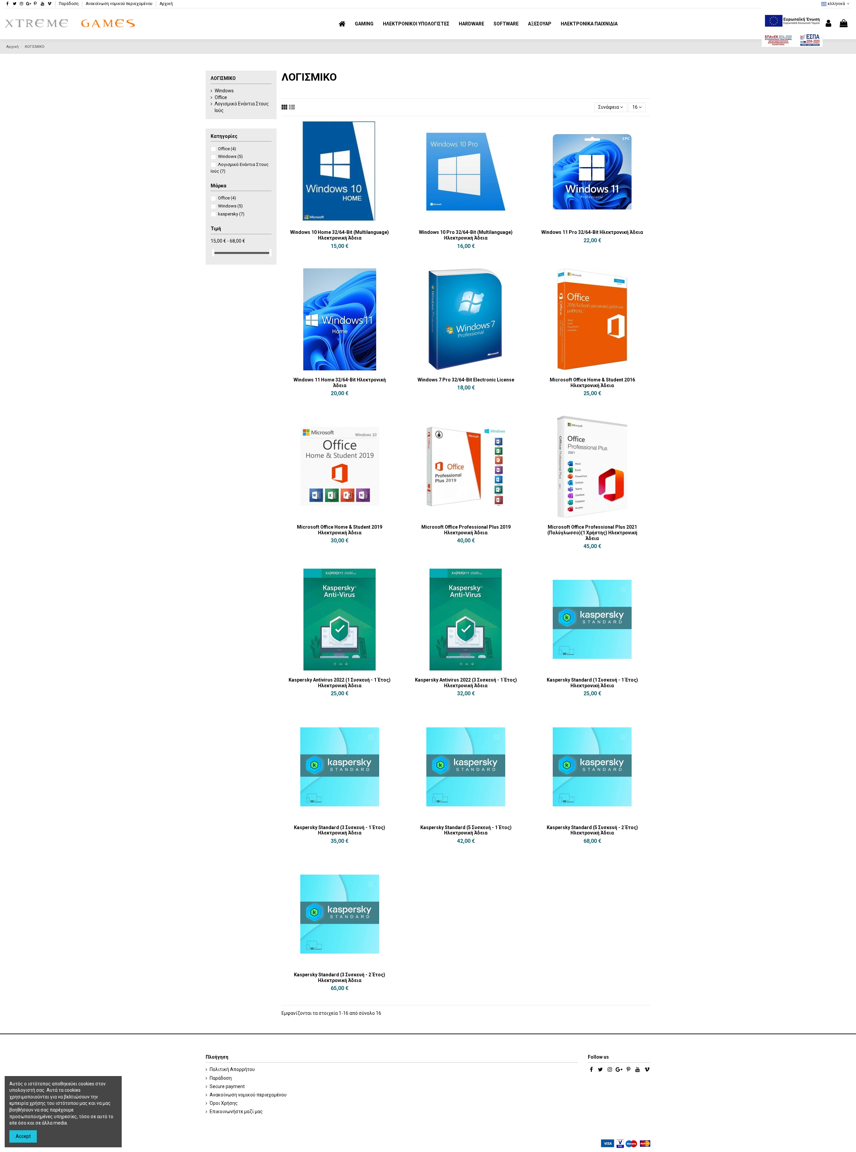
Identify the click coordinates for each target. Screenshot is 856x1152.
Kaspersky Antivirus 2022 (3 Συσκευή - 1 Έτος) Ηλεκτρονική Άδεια (466, 682)
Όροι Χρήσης (224, 1103)
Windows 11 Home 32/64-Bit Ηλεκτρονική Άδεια (340, 382)
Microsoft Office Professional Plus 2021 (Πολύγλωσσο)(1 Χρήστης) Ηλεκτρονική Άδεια (592, 532)
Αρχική (166, 3)
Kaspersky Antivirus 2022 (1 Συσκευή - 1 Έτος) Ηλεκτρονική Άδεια (340, 682)
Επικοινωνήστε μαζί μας (236, 1111)
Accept (23, 1136)
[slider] (213, 253)
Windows (224, 90)
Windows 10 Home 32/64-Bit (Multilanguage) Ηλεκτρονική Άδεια (339, 235)
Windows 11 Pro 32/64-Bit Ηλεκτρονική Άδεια (592, 232)
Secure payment (227, 1086)
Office (221, 97)
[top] (285, 107)
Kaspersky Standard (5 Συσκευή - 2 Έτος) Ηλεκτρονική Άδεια (592, 830)
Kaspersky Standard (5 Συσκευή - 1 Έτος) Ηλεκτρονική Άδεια (466, 830)
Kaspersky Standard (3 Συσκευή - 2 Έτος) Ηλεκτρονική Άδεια (339, 977)
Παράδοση (69, 3)
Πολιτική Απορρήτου (232, 1069)
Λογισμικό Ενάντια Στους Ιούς (242, 107)
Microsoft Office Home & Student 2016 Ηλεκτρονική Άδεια (592, 382)
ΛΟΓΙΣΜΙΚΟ (223, 78)
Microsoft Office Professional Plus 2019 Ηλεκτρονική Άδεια (466, 529)
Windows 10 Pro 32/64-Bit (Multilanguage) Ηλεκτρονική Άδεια (466, 235)
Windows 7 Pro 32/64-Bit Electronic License (466, 379)
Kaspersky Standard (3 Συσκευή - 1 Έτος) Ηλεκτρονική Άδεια (339, 830)
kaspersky (231, 213)
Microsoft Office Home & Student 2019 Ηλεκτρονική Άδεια (339, 529)
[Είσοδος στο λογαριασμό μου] (828, 23)
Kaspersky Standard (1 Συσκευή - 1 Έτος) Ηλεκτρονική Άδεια (592, 682)
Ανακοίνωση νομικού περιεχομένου (119, 3)
